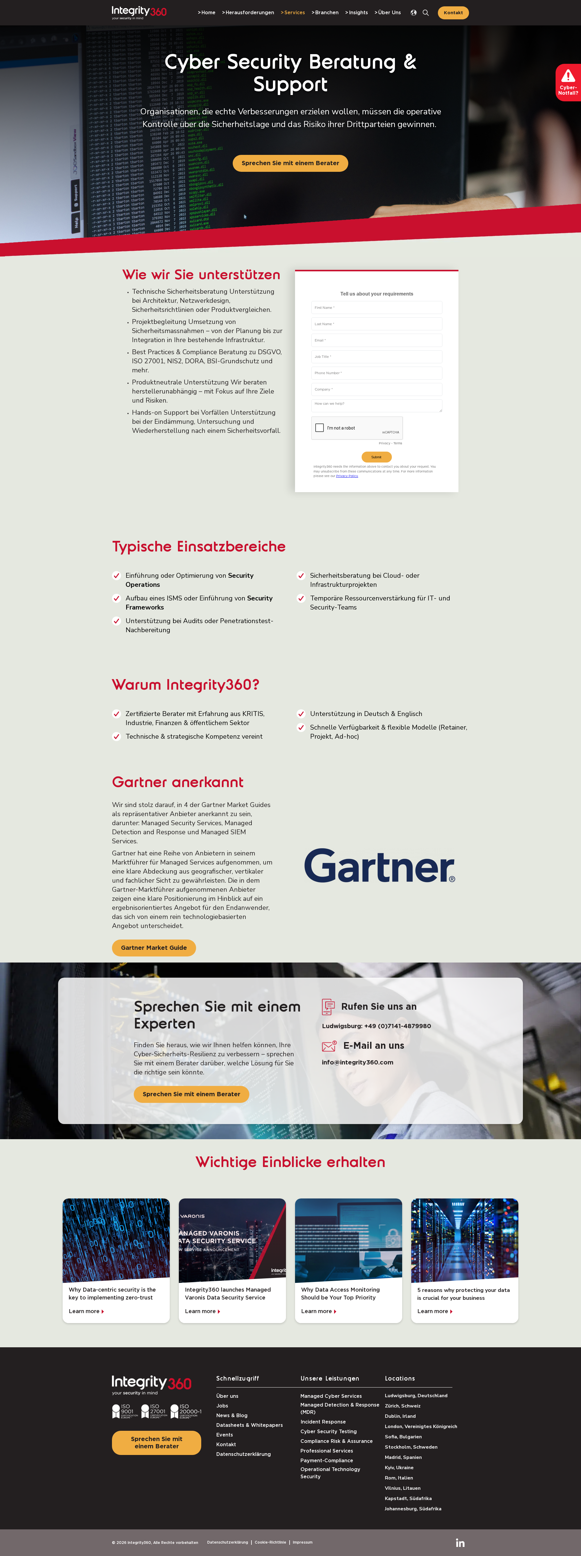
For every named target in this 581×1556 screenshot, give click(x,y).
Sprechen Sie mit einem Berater (290, 163)
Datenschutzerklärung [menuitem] (243, 1454)
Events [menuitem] (224, 1435)
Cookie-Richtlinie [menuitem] (270, 1542)
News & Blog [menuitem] (232, 1415)
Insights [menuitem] (358, 12)
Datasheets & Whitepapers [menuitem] (249, 1425)
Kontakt (453, 13)
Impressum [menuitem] (303, 1542)
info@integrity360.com (357, 1063)
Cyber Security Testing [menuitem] (328, 1431)
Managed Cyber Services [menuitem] (331, 1396)
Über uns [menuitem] (227, 1396)
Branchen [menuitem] (327, 12)
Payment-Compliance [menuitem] (326, 1460)
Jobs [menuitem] (222, 1406)
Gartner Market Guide (154, 948)
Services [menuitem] (294, 12)
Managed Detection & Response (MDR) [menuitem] (339, 1409)
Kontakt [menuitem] (226, 1444)
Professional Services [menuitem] (326, 1451)
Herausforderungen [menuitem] (250, 12)
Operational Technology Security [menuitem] (330, 1473)
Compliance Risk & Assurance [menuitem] (336, 1441)
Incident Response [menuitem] (323, 1422)
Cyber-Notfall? (568, 90)
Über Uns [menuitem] (389, 12)
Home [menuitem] (208, 12)
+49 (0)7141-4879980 (397, 1026)
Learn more (84, 1311)
